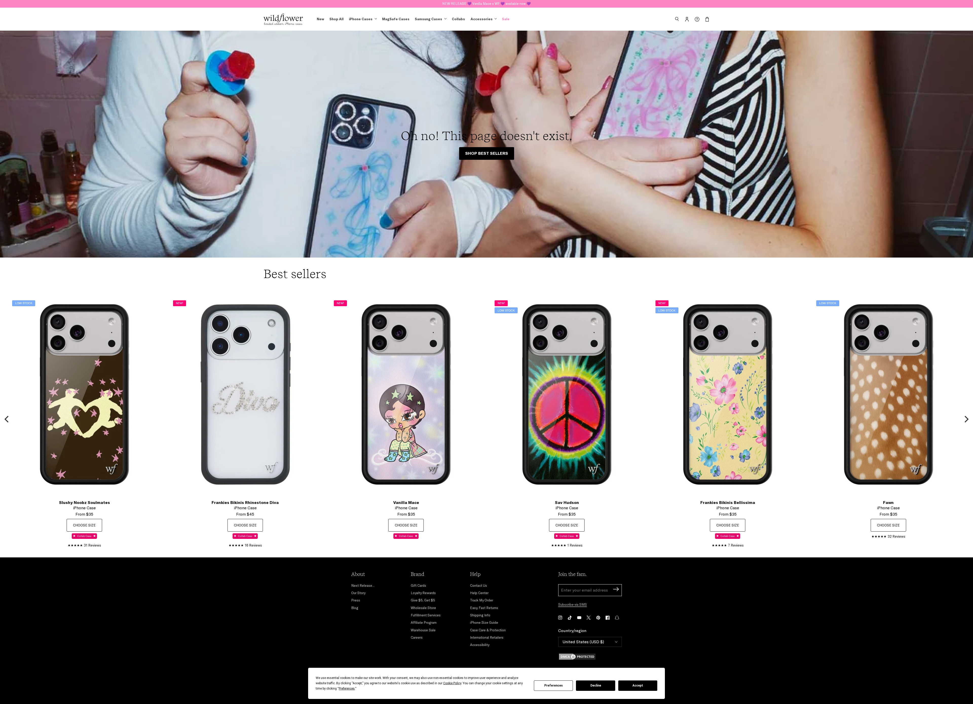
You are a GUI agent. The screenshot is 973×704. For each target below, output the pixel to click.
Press (355, 600)
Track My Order (481, 600)
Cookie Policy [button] (452, 683)
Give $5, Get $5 (423, 600)
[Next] (965, 419)
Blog (354, 608)
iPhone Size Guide (484, 622)
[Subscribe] (616, 590)
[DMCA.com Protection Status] (590, 656)
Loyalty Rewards (423, 593)
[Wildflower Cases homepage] (283, 19)
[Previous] (7, 419)
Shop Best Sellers (486, 153)
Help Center (479, 593)
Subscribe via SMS (572, 604)
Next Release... (363, 585)
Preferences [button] (347, 688)
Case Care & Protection (488, 630)
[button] (677, 19)
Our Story (358, 593)
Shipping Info (480, 615)
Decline (595, 685)
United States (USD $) (583, 641)
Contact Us (478, 585)
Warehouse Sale (423, 630)
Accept (637, 685)
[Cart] (707, 19)
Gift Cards (418, 585)
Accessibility (479, 645)
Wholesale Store (423, 608)
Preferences (553, 685)
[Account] (687, 19)
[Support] (697, 19)
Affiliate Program (424, 622)
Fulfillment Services (426, 615)
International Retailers (486, 637)
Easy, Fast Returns (484, 608)
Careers (417, 637)
